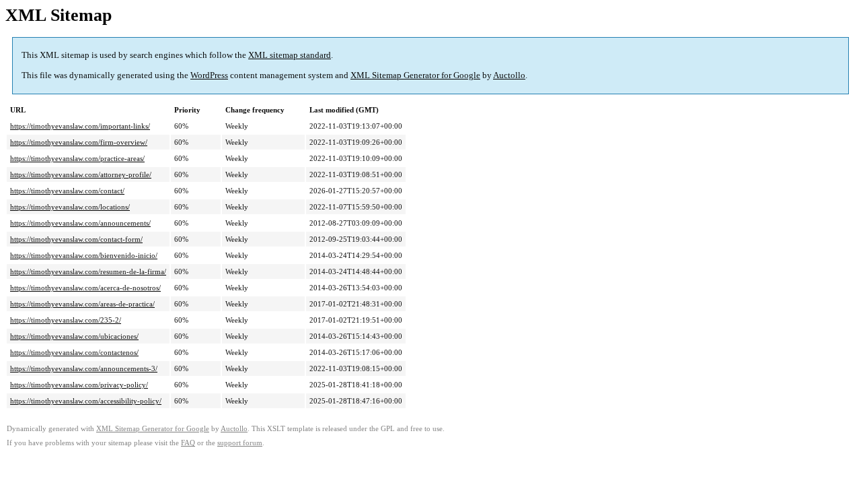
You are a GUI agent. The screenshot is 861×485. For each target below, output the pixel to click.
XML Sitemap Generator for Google (415, 75)
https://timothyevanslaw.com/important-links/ (80, 126)
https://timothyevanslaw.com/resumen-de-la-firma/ (88, 271)
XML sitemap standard (289, 55)
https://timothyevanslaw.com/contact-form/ (76, 239)
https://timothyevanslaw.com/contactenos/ (74, 352)
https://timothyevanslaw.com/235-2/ (65, 320)
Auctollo (509, 75)
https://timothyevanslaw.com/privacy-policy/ (79, 385)
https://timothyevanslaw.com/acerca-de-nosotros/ (85, 288)
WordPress (209, 75)
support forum (239, 443)
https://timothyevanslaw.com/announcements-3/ (83, 368)
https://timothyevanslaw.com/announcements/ (80, 223)
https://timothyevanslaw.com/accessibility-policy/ (85, 401)
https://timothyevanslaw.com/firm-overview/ (78, 142)
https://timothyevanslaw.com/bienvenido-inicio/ (83, 255)
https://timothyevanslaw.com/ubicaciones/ (74, 336)
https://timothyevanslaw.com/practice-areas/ (77, 158)
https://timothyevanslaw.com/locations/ (70, 207)
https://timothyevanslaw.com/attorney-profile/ (80, 174)
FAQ (188, 443)
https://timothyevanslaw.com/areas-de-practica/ (82, 304)
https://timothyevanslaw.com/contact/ (67, 191)
